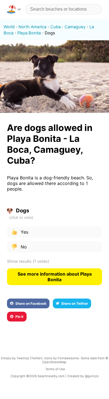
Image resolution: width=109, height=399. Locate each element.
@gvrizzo (92, 376)
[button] (14, 9)
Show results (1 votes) (28, 261)
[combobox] (63, 9)
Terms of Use (55, 369)
